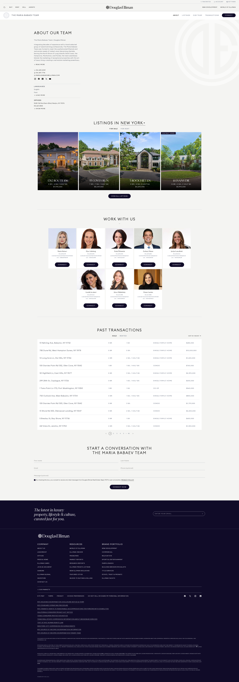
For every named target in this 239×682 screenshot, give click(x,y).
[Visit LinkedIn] (42, 79)
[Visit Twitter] (46, 79)
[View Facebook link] (185, 596)
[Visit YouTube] (50, 79)
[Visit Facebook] (39, 79)
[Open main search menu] (5, 7)
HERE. (38, 663)
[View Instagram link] (195, 596)
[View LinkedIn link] (200, 596)
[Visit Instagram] (35, 79)
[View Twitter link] (190, 596)
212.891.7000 (62, 645)
